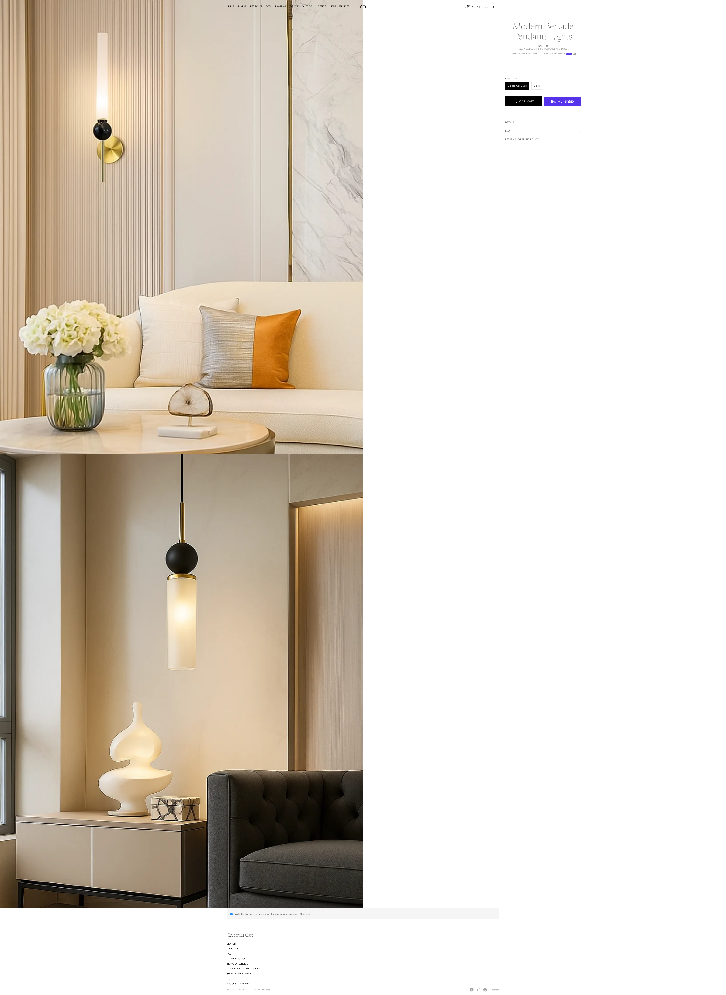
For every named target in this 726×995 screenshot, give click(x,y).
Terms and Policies (260, 989)
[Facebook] (471, 989)
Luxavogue (241, 989)
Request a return (238, 983)
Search (231, 943)
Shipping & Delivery (239, 973)
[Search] (479, 6)
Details (509, 122)
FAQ (507, 130)
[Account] (486, 6)
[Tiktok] (478, 989)
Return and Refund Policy (522, 139)
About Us (232, 948)
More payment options (562, 110)
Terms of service (237, 963)
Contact (232, 978)
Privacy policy (236, 958)
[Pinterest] (485, 989)
